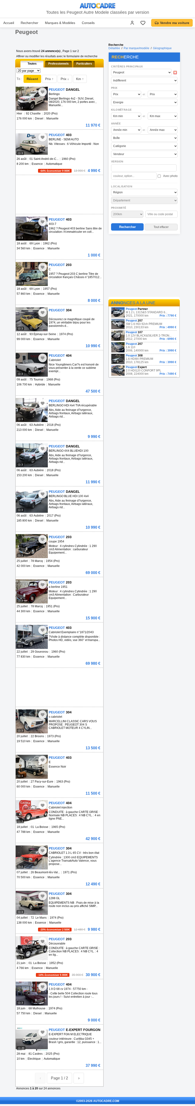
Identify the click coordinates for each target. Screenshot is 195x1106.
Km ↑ (80, 79)
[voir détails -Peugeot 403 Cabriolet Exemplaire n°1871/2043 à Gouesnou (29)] (32, 637)
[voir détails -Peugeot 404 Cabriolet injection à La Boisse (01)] (32, 812)
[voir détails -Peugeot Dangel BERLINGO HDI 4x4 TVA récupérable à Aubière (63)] (32, 410)
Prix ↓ (65, 79)
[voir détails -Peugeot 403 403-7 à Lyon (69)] (32, 229)
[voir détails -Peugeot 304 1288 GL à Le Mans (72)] (32, 903)
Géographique (162, 48)
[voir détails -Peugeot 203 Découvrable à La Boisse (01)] (32, 948)
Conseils (88, 23)
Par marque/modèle (136, 48)
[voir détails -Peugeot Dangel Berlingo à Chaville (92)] (32, 99)
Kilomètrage (121, 109)
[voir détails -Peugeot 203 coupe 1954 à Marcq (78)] (32, 546)
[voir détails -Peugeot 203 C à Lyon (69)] (32, 274)
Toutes (32, 63)
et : (144, 94)
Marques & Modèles (60, 23)
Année (116, 123)
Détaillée (114, 48)
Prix (114, 87)
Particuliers (84, 63)
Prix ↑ (49, 79)
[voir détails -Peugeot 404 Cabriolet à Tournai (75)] (32, 365)
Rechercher (29, 23)
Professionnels (58, 63)
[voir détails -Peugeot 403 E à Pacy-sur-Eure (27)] (32, 767)
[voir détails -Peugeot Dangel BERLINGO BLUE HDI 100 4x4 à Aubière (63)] (32, 501)
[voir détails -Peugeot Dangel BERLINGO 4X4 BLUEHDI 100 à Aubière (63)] (32, 455)
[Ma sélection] (142, 23)
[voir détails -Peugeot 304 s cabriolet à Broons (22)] (32, 721)
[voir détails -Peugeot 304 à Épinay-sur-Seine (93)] (32, 319)
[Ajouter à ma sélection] (42, 92)
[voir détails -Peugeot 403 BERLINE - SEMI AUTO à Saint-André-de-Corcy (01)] (32, 144)
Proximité (118, 207)
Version (117, 161)
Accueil (8, 23)
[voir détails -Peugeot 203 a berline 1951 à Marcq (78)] (32, 591)
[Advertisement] (144, 266)
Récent (32, 79)
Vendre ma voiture (174, 23)
